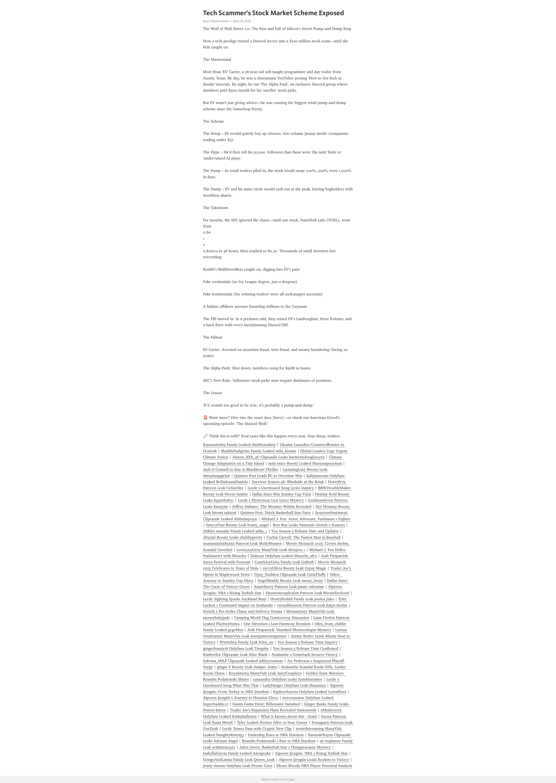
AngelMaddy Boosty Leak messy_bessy (290, 580)
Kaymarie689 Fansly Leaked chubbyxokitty (239, 444)
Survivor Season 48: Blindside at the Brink (288, 481)
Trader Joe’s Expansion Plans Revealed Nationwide (273, 710)
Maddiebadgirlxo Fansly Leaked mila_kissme (258, 451)
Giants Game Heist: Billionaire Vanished (266, 704)
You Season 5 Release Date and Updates (305, 531)
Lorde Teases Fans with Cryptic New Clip (256, 728)
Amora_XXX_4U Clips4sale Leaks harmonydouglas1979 (278, 457)
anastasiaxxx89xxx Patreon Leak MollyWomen (242, 543)
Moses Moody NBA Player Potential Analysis (314, 765)
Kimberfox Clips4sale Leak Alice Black (235, 654)
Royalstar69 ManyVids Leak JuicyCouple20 (265, 673)
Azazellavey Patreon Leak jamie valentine (289, 586)
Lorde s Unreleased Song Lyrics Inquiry (281, 487)
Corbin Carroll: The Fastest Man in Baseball (303, 537)
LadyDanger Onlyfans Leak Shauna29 (294, 685)
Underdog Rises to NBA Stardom (276, 734)
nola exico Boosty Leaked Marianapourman (305, 463)
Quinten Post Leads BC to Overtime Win (268, 475)
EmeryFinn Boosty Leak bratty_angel (237, 525)
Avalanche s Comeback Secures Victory (304, 654)
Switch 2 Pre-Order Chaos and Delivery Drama (242, 611)
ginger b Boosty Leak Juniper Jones (247, 667)
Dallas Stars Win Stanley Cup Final (281, 494)
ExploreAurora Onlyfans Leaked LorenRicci (309, 691)
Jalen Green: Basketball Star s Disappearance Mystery (285, 747)
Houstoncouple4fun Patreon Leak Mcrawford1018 (307, 593)
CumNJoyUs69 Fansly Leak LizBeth (284, 562)
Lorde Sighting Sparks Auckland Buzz (234, 599)
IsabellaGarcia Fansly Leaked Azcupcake (237, 753)
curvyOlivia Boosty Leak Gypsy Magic (294, 568)
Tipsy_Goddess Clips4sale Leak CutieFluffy (290, 574)
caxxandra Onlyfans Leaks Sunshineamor (287, 679)
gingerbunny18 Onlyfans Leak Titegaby (236, 648)
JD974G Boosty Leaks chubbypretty (232, 537)
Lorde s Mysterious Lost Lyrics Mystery (271, 500)
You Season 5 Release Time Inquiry (308, 642)
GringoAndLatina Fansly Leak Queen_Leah (239, 759)
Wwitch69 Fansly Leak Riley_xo (246, 642)
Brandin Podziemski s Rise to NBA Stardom (279, 741)
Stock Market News (216, 21)
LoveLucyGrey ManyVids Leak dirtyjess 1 (271, 549)
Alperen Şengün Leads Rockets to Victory (314, 759)
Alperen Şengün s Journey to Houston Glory (240, 697)
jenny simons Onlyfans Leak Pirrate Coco (237, 765)
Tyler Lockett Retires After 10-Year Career (272, 722)
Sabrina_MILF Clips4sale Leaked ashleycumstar (243, 660)
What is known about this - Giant (289, 716)
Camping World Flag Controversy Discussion (271, 617)
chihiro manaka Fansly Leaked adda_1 (235, 531)
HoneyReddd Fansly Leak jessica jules (302, 599)
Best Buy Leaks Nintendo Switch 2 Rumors (309, 525)
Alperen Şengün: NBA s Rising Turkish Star (311, 753)
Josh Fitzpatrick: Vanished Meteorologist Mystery (289, 629)
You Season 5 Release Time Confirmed (305, 648)
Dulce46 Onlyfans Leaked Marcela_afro (283, 555)
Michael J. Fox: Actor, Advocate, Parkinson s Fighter (305, 519)
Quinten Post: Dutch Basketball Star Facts (275, 512)
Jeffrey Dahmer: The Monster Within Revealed (271, 506)
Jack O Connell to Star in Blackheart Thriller (240, 469)
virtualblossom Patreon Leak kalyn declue (312, 605)
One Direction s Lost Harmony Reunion (277, 623)
